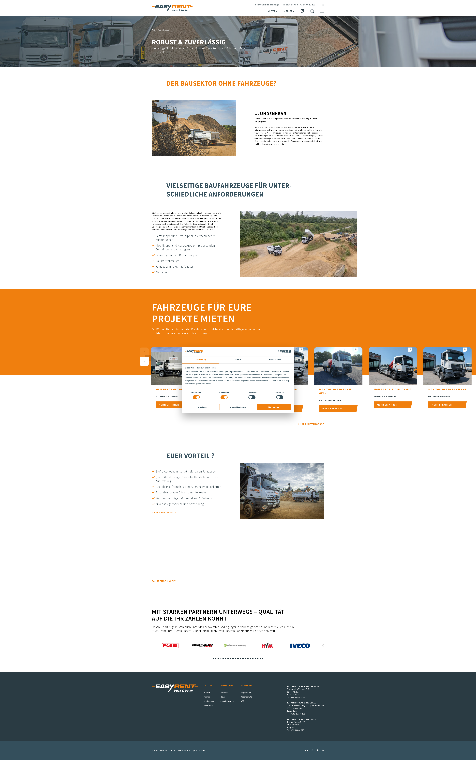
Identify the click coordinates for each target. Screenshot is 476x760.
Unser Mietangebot (311, 424)
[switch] (224, 397)
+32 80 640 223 (307, 4)
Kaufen (289, 11)
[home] (153, 30)
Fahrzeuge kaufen (164, 581)
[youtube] (306, 750)
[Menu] (322, 11)
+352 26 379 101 (298, 714)
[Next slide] (144, 361)
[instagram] (317, 750)
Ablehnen (202, 407)
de (323, 4)
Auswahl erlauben (238, 407)
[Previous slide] (144, 352)
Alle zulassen (273, 407)
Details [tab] (238, 360)
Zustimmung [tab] (200, 360)
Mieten (273, 11)
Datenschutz (246, 697)
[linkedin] (323, 750)
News (223, 697)
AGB (242, 701)
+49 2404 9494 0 (289, 4)
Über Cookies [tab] (275, 360)
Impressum (246, 692)
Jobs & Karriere (228, 701)
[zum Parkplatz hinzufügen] (301, 350)
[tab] (213, 658)
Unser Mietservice (164, 512)
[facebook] (312, 750)
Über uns (224, 692)
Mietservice (209, 701)
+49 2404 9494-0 (298, 697)
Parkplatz (208, 705)
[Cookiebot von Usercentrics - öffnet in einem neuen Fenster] (280, 351)
